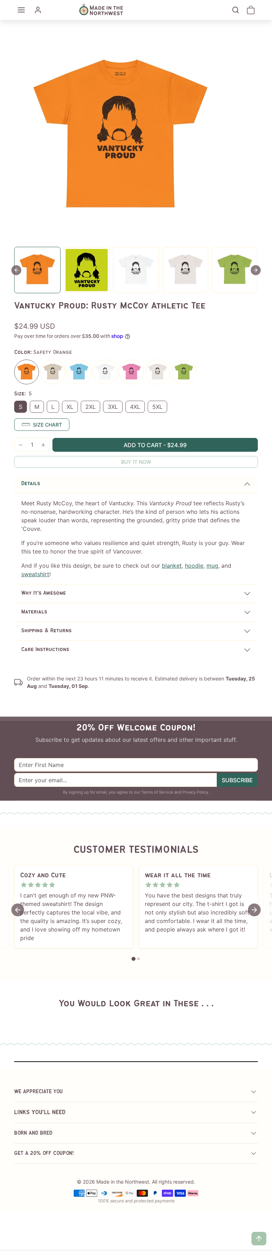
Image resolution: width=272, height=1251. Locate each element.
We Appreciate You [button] (38, 1091)
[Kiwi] (183, 372)
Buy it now (136, 462)
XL (70, 406)
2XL (90, 406)
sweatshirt (35, 574)
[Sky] (79, 372)
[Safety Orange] (26, 372)
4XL (135, 406)
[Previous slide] (23, 1016)
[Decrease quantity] (20, 445)
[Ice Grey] (157, 372)
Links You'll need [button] (40, 1113)
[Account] (38, 10)
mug (212, 565)
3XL (113, 406)
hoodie (194, 565)
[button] (21, 10)
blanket (172, 565)
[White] (105, 372)
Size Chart (47, 425)
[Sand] (52, 372)
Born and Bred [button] (33, 1133)
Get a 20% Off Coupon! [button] (44, 1153)
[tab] (133, 959)
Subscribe (237, 780)
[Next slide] (256, 270)
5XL (157, 406)
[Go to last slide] (16, 270)
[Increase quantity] (43, 445)
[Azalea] (131, 372)
